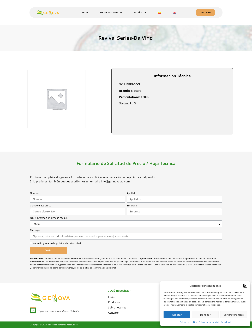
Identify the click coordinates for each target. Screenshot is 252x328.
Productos (140, 12)
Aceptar (177, 314)
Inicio (85, 12)
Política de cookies (188, 322)
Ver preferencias (234, 314)
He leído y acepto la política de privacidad (57, 243)
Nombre (34, 193)
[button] (245, 285)
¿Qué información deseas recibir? (49, 218)
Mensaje (35, 230)
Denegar (205, 314)
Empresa (132, 205)
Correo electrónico (40, 205)
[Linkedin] (33, 310)
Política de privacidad (209, 322)
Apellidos (132, 193)
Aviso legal (226, 322)
